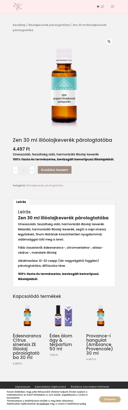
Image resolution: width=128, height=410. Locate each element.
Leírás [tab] (21, 202)
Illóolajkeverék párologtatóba (49, 25)
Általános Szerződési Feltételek (89, 386)
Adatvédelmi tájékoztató (50, 386)
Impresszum (22, 386)
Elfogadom (110, 399)
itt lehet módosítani (16, 406)
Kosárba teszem (54, 170)
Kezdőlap (19, 25)
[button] (109, 42)
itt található (42, 403)
